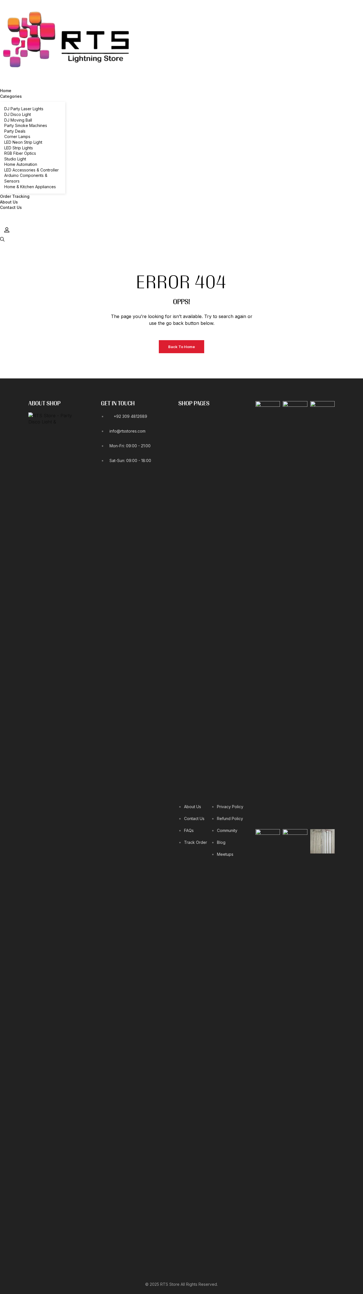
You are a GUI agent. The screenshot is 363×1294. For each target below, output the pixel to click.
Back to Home (181, 346)
